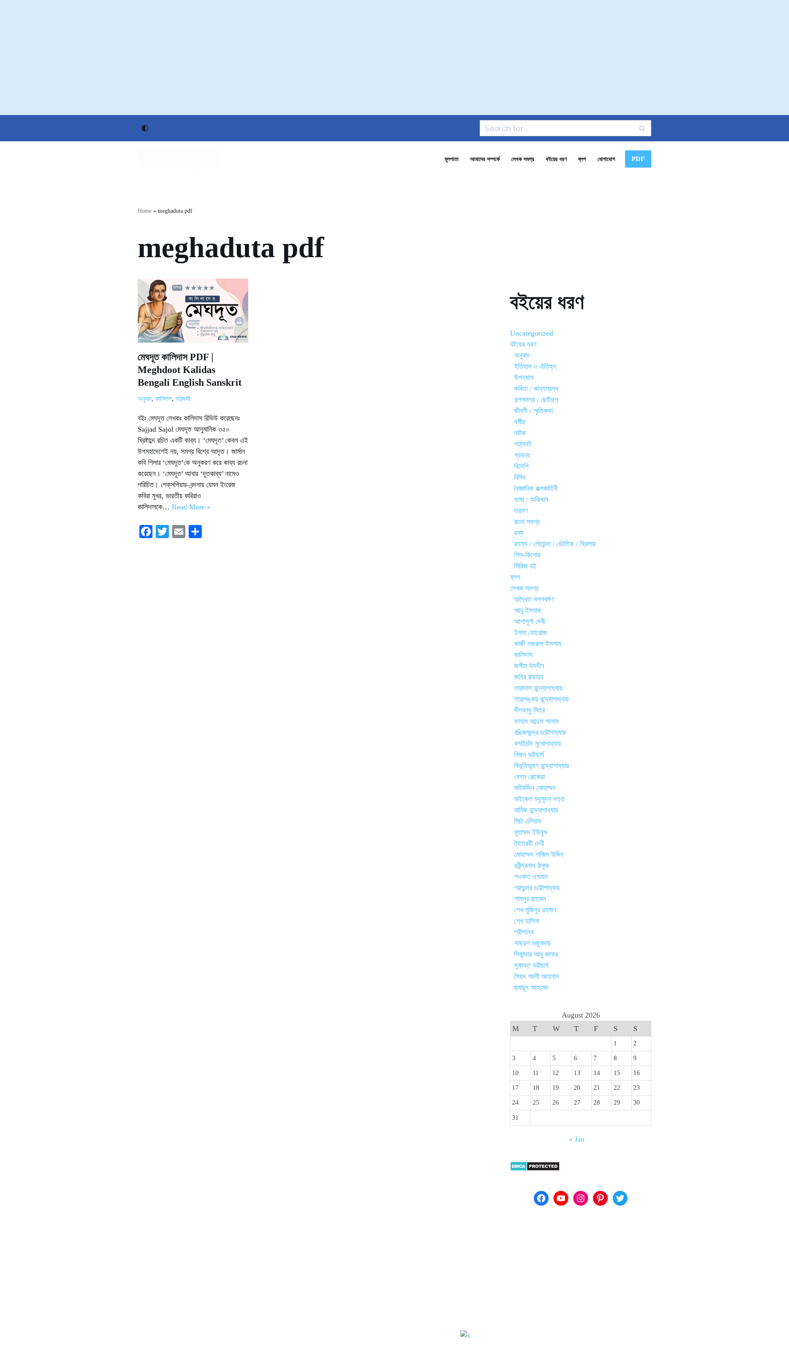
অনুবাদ (145, 399)
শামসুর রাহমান (530, 899)
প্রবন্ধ (522, 455)
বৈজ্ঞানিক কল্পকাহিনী (536, 488)
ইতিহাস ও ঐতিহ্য (535, 366)
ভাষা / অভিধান (531, 499)
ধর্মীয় (519, 422)
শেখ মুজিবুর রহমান (535, 910)
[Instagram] (580, 1198)
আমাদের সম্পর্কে (485, 159)
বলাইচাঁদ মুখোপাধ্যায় (537, 743)
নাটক (520, 433)
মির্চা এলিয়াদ (528, 821)
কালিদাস (163, 399)
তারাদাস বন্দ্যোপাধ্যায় (538, 688)
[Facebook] (541, 1198)
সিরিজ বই (525, 566)
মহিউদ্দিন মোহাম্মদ (535, 788)
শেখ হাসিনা (526, 921)
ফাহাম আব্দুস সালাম (536, 721)
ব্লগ (582, 159)
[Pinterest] (600, 1198)
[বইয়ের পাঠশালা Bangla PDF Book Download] (179, 159)
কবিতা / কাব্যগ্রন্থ (536, 388)
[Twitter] (620, 1198)
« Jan (576, 1139)
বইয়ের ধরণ (556, 159)
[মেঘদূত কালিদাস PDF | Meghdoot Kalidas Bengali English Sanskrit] (193, 311)
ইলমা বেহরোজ (530, 633)
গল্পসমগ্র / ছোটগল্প (536, 400)
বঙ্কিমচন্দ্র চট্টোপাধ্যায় (540, 732)
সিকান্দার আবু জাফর (536, 954)
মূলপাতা (452, 159)
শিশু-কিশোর (527, 555)
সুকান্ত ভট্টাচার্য (531, 965)
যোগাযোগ (606, 159)
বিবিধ (520, 477)
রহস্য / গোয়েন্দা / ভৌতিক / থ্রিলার (554, 544)
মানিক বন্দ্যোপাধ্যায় (536, 810)
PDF (638, 158)
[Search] (642, 128)
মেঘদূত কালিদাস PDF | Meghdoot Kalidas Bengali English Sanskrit (190, 370)
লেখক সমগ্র (522, 159)
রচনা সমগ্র (527, 522)
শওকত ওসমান (531, 877)
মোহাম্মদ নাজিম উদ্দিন (538, 854)
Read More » (191, 507)
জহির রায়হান (528, 677)
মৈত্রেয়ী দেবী (529, 843)
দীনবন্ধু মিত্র (529, 710)
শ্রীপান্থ (524, 932)
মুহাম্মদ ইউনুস (530, 832)
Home (145, 211)
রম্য (519, 533)
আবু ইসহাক (527, 610)
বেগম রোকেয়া (529, 777)
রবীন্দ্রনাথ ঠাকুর (531, 865)
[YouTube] (561, 1198)
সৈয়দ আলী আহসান (536, 976)
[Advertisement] (394, 57)
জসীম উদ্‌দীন (529, 666)
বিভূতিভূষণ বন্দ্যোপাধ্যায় (541, 766)
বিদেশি (521, 466)
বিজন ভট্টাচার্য (529, 755)
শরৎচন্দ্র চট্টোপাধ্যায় (537, 888)
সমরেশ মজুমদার (532, 943)
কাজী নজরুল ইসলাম (537, 644)
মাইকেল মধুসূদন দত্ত (539, 799)
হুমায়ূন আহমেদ (531, 987)
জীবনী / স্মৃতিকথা (533, 411)
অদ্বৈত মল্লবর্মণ (534, 599)
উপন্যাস (523, 377)
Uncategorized (531, 333)
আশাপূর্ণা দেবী (529, 621)
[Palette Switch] (145, 128)
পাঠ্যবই (183, 399)
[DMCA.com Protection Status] (535, 1169)
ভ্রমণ (521, 511)
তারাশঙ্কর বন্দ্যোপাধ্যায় (541, 699)
